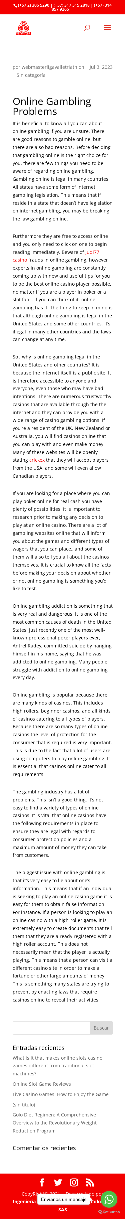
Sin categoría (31, 75)
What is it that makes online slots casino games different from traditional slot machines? (57, 1066)
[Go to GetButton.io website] (109, 1212)
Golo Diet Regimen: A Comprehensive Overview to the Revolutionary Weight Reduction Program (55, 1122)
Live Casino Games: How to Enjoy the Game (61, 1094)
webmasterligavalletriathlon (53, 67)
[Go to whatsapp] (109, 1199)
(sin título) (24, 1104)
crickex (37, 460)
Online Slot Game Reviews (42, 1084)
